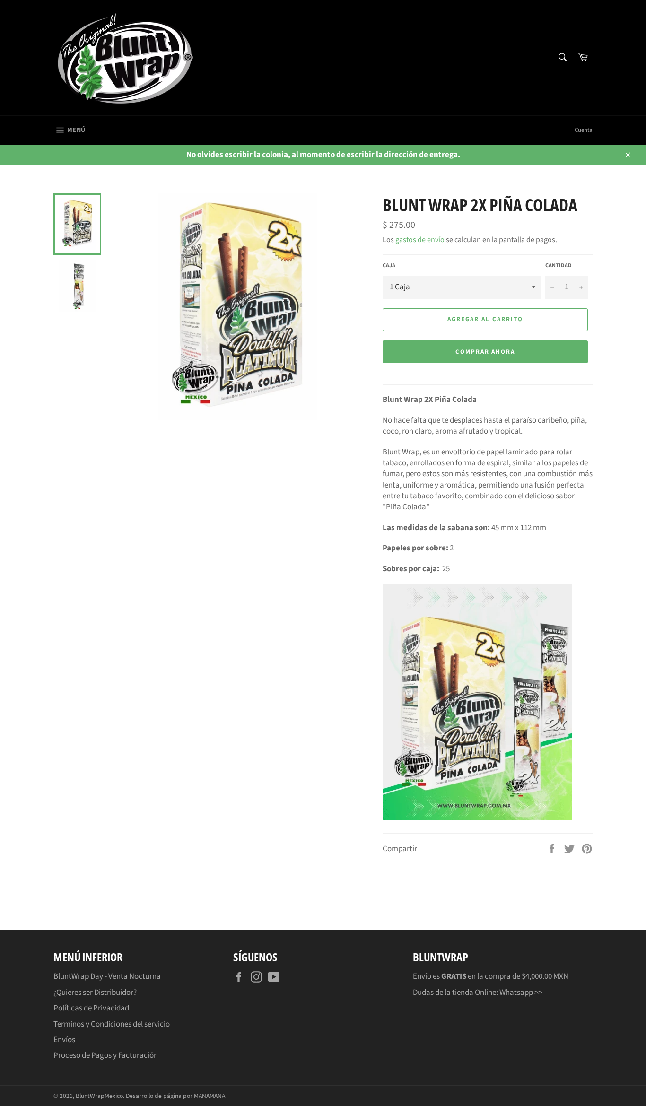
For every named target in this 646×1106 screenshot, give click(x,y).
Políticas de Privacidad (91, 1008)
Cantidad (558, 266)
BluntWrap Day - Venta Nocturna (107, 976)
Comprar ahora (485, 352)
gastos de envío (420, 240)
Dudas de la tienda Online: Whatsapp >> (477, 992)
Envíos (64, 1039)
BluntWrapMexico (99, 1095)
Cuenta (584, 130)
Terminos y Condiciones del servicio (111, 1024)
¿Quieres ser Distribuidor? (95, 992)
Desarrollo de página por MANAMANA (175, 1095)
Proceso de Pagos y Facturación (105, 1055)
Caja (389, 266)
